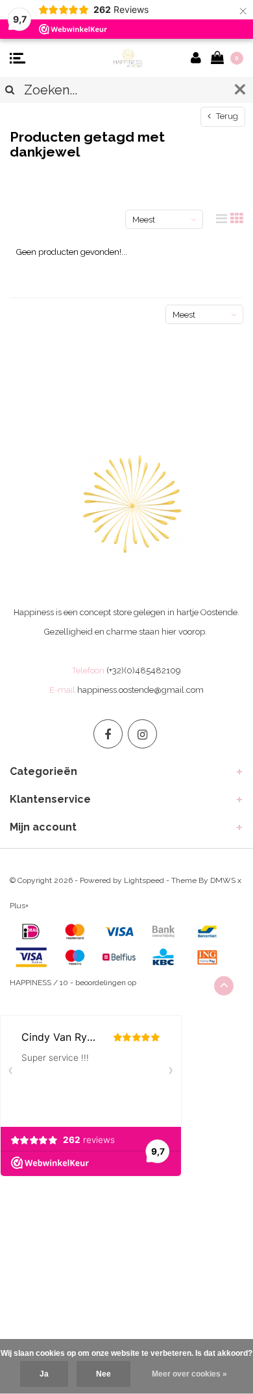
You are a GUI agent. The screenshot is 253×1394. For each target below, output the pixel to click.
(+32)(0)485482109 (143, 670)
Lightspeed (144, 880)
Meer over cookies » (189, 1373)
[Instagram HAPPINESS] (142, 733)
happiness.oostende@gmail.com (140, 690)
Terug (226, 116)
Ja (44, 1373)
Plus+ (19, 905)
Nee (103, 1373)
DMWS (222, 880)
